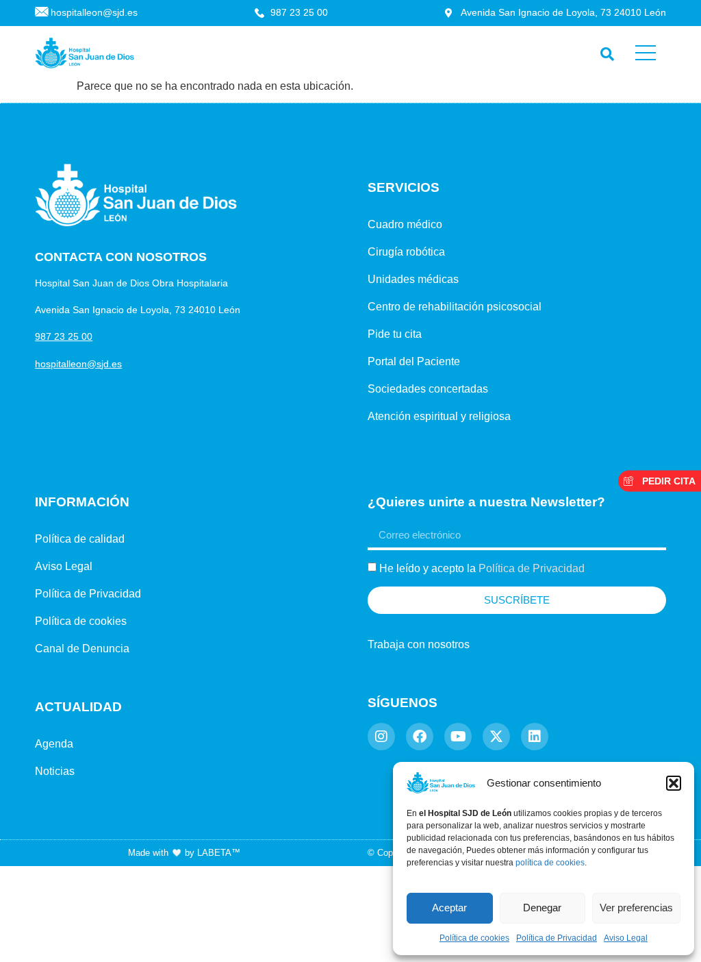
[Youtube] (458, 736)
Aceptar (449, 907)
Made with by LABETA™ (184, 853)
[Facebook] (419, 736)
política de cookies (550, 862)
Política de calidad (80, 539)
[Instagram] (381, 736)
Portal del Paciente (414, 361)
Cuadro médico (405, 224)
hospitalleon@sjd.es (78, 363)
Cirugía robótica (406, 252)
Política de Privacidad (556, 938)
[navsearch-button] (604, 51)
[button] (673, 783)
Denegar (542, 907)
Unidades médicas (413, 279)
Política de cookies (474, 938)
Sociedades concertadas (428, 389)
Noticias (55, 771)
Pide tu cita (395, 334)
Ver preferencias (636, 907)
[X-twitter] (496, 736)
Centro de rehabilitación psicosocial (454, 306)
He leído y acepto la (482, 568)
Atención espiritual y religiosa (439, 416)
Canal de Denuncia (82, 648)
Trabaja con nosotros (419, 644)
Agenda (54, 744)
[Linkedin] (534, 736)
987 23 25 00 (63, 336)
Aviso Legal (626, 938)
